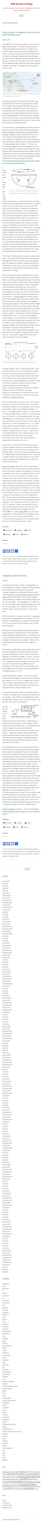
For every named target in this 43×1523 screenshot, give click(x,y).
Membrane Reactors (8, 1381)
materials (5, 1376)
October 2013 (6, 1231)
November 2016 (7, 1143)
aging (4, 1286)
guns (19, 1479)
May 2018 (5, 1102)
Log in (4, 1500)
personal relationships (9, 1400)
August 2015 (6, 1179)
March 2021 (5, 1024)
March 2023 (5, 969)
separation (29, 854)
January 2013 (6, 1253)
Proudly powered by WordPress (11, 1519)
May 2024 (5, 938)
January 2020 (6, 1057)
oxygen (9, 854)
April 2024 (5, 940)
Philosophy (5, 1403)
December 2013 (7, 1226)
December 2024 (7, 926)
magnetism (29, 561)
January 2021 (6, 1029)
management (6, 1374)
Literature (5, 1369)
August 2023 (6, 957)
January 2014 (6, 1224)
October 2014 (6, 1203)
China (23, 1471)
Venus (14, 563)
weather (36, 1488)
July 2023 (5, 960)
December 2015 (7, 1169)
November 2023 (7, 952)
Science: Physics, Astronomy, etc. (17, 558)
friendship (5, 1338)
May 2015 (5, 1186)
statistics (10, 1488)
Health (4, 1350)
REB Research (27, 1486)
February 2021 (6, 1026)
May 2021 (5, 1019)
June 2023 (5, 962)
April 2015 (5, 1188)
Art (3, 1298)
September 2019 (7, 1064)
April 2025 (5, 917)
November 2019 (7, 1062)
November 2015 (7, 1172)
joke (25, 1482)
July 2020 (5, 1043)
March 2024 (5, 943)
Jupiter (14, 561)
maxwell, (21, 512)
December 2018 (7, 1086)
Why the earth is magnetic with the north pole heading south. (21, 33)
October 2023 (6, 955)
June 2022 (5, 988)
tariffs (15, 1489)
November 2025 (7, 902)
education (6, 1477)
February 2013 (6, 1250)
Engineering (33, 851)
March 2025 (5, 919)
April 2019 (5, 1076)
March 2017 (5, 1133)
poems (4, 1410)
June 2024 (5, 936)
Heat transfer (6, 1355)
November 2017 (7, 1114)
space (4, 1438)
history (6, 1481)
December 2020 (7, 1031)
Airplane (4, 1293)
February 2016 (6, 1164)
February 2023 (6, 971)
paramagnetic (16, 854)
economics (5, 1324)
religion (4, 1426)
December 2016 (7, 1141)
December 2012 (7, 1255)
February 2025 (6, 921)
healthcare (5, 1353)
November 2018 (7, 1088)
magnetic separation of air (14, 575)
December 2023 (7, 950)
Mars (35, 561)
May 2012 (5, 1272)
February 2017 (6, 1136)
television (5, 1443)
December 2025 (7, 900)
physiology (5, 1407)
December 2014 (7, 1198)
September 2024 (7, 933)
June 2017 (5, 1126)
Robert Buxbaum (7, 1429)
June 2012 (5, 1269)
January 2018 (6, 1110)
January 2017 (6, 1138)
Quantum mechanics (16, 1486)
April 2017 (5, 1131)
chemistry (16, 1471)
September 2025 (7, 907)
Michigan (5, 1384)
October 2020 (6, 1036)
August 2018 (6, 1095)
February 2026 (6, 895)
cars (4, 1471)
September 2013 (7, 1233)
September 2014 (7, 1205)
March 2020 (5, 1052)
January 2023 (6, 974)
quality (4, 1422)
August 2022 (6, 986)
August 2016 (6, 1150)
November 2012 (7, 1257)
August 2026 (6, 881)
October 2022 (6, 981)
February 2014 (6, 1222)
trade (22, 1489)
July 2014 (5, 1210)
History (4, 1357)
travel (4, 1453)
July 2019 (5, 1069)
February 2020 (6, 1055)
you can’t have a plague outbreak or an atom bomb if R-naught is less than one (20, 132)
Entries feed (5, 1503)
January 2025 (6, 924)
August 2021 (6, 1012)
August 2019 (6, 1067)
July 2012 (5, 1267)
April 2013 (5, 1245)
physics (9, 563)
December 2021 (7, 1002)
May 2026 (5, 888)
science (37, 1486)
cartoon (9, 1472)
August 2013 (6, 1236)
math (4, 1379)
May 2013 (5, 1243)
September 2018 (7, 1093)
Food (4, 1336)
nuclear (10, 1485)
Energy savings (6, 1331)
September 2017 (7, 1119)
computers (5, 1312)
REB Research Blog (21, 3)
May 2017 (5, 1129)
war (3, 1455)
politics (4, 1412)
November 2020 (7, 1033)
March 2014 (5, 1219)
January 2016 (6, 1167)
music (4, 1395)
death (39, 1472)
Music (4, 1393)
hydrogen (16, 1482)
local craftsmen (6, 1372)
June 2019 (5, 1072)
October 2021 (6, 1007)
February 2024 (6, 945)
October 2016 (6, 1145)
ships (4, 1489)
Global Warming (33, 556)
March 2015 (5, 1191)
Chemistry (20, 849)
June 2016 (5, 1155)
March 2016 (5, 1162)
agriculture (5, 1288)
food (4, 1479)
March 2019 (5, 1079)
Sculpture (5, 1434)
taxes (19, 1489)
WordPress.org (6, 1507)
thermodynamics (17, 851)
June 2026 (5, 886)
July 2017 (5, 1124)
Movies (4, 1391)
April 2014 (5, 1217)
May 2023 (5, 964)
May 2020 (5, 1048)
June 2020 (5, 1045)
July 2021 (5, 1014)
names (4, 563)
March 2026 (5, 893)
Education (5, 1326)
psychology (5, 1417)
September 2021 (7, 1010)
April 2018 (5, 1105)
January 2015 (6, 1195)
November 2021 (7, 1005)
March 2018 (5, 1107)
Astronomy (5, 1300)
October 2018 (6, 1091)
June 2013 (5, 1241)
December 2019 (7, 1060)
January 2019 (6, 1083)
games (4, 1341)
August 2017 (6, 1122)
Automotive (6, 1303)
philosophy (16, 1485)
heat (37, 1479)
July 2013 (5, 1238)
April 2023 (5, 967)
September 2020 (7, 1038)
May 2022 (5, 991)
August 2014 (6, 1207)
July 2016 (5, 1152)
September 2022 (7, 983)
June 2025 (5, 914)
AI (3, 1291)
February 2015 (6, 1193)
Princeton (5, 1415)
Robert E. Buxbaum (8, 466)
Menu (21, 15)
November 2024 (7, 929)
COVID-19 (5, 1314)
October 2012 (6, 1260)
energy (21, 1476)
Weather (5, 1460)
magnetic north (21, 561)
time (3, 1450)
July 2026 (5, 883)
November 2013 (7, 1229)
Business (5, 1307)
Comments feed (7, 1505)
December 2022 (7, 976)
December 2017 (7, 1112)
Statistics (5, 1441)
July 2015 (5, 1181)
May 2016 (5, 1157)
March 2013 (5, 1248)
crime (4, 1317)
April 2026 (5, 890)
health (4, 1348)
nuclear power (6, 1398)
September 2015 (7, 1176)
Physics (4, 558)
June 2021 (5, 1017)
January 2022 (6, 1000)
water (4, 1457)
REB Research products (9, 1424)
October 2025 (6, 905)
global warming (12, 1479)
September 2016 (7, 1148)
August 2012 (6, 1264)
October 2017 (6, 1117)
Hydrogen (5, 1360)
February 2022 (6, 998)
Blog (3, 1305)
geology (25, 556)
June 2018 (5, 1100)
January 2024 (6, 948)
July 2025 (5, 912)
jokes (4, 1362)
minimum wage (7, 1388)
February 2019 (6, 1081)
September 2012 (7, 1262)
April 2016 (5, 1160)
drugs (4, 1322)
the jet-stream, (19, 296)
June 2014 (5, 1212)
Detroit (4, 1319)
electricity (20, 556)
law (3, 1367)
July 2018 (5, 1098)
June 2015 (5, 1183)
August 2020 (6, 1041)
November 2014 (7, 1200)
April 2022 (5, 993)
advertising (5, 1284)
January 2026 (6, 898)
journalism (5, 1364)
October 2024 (6, 931)
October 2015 (6, 1174)
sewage (4, 1436)
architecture (6, 1295)
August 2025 (6, 910)
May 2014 (5, 1214)
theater (4, 1445)
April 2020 (5, 1050)
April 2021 (5, 1021)
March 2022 (5, 995)
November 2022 (7, 979)
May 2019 (5, 1074)
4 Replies (5, 580)
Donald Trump (15, 1473)
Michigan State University (10, 1386)
